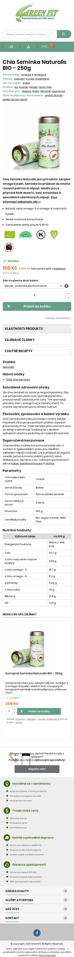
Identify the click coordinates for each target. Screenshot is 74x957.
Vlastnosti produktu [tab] (24, 328)
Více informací (47, 955)
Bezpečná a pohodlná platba (26, 876)
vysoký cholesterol (37, 79)
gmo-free (45, 87)
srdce (26, 83)
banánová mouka (31, 463)
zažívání (19, 79)
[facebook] (37, 932)
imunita (20, 719)
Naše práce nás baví (21, 800)
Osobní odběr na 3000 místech (27, 854)
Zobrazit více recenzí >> (58, 317)
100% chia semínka (18, 379)
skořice (49, 463)
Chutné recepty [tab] (19, 351)
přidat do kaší (54, 95)
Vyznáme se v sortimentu (31, 784)
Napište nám (37, 769)
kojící (36, 91)
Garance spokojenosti (29, 865)
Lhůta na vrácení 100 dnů (23, 872)
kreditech (60, 268)
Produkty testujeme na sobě (25, 796)
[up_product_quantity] (14, 710)
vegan (33, 87)
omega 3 (27, 74)
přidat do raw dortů (15, 99)
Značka (9, 362)
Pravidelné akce (18, 823)
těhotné (45, 91)
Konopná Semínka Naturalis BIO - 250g (33, 673)
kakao (15, 463)
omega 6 (40, 74)
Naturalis (8, 367)
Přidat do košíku (28, 306)
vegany (27, 91)
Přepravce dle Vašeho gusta (25, 850)
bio (16, 87)
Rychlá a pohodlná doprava (32, 838)
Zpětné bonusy (18, 827)
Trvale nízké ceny (25, 811)
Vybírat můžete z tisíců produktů (28, 791)
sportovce (58, 91)
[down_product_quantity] (14, 713)
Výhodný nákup (18, 818)
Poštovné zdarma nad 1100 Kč (25, 845)
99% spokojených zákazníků (25, 881)
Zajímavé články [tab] (20, 340)
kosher (24, 87)
